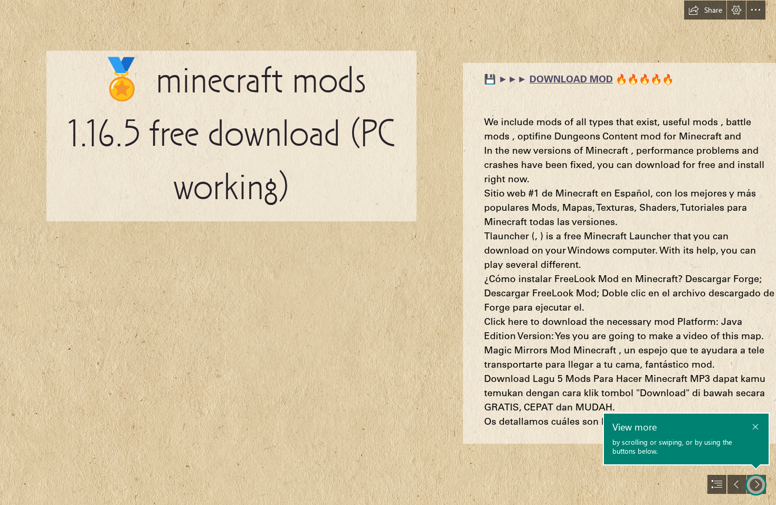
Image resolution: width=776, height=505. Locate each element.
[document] (388, 252)
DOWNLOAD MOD (571, 79)
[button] (705, 10)
